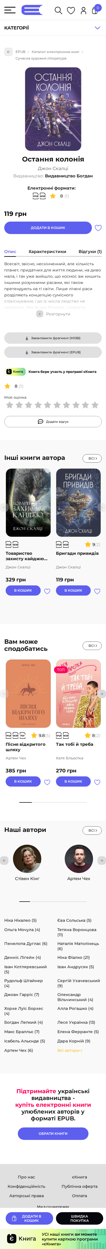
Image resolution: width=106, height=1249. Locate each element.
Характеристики (47, 251)
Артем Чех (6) (18, 1050)
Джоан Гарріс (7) (21, 994)
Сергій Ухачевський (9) (78, 983)
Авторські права (26, 1195)
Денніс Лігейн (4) (22, 957)
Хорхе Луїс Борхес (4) (23, 1011)
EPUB (20, 52)
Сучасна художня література (41, 58)
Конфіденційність (26, 1186)
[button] (102, 694)
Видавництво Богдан (69, 176)
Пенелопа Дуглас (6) (25, 943)
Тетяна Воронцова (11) (76, 932)
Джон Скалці (53, 168)
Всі (91, 458)
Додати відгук (57, 422)
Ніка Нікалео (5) (20, 920)
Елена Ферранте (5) (78, 1031)
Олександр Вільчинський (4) (75, 997)
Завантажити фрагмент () (56, 338)
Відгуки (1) (90, 251)
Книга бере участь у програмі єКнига (62, 371)
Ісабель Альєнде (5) (24, 1041)
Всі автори (68, 1050)
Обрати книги (53, 1133)
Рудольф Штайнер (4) (23, 983)
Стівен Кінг (27, 878)
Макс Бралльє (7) (22, 1031)
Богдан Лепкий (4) (23, 1022)
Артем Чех (78, 878)
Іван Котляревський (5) (25, 969)
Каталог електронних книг (55, 52)
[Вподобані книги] (71, 11)
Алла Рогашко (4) (75, 1008)
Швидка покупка (79, 1218)
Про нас (26, 1177)
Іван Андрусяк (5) (75, 966)
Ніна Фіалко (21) (73, 957)
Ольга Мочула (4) (22, 929)
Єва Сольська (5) (74, 920)
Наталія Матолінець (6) (78, 946)
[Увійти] (83, 11)
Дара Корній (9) (73, 1041)
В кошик (23, 590)
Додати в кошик (48, 228)
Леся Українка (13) (76, 1022)
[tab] (10, 252)
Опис (10, 251)
